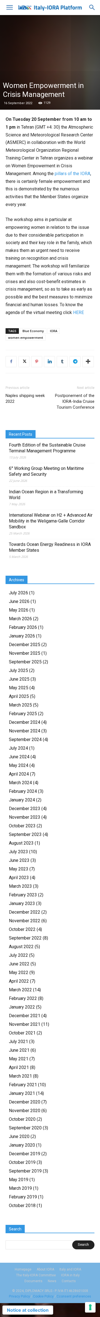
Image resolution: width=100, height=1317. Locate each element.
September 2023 (25, 834)
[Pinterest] (36, 361)
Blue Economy (33, 331)
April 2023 (19, 877)
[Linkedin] (49, 361)
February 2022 (23, 998)
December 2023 (24, 808)
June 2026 (19, 601)
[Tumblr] (62, 361)
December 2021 (24, 1015)
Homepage (23, 1269)
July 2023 (18, 851)
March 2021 (20, 1076)
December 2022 (24, 912)
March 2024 (20, 782)
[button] (9, 7)
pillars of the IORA (72, 173)
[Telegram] (75, 361)
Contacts (69, 1281)
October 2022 (22, 929)
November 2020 (24, 1110)
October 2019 (22, 1162)
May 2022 (18, 972)
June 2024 (19, 756)
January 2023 (22, 903)
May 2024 (18, 765)
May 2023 (18, 869)
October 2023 (22, 825)
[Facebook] (11, 361)
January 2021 (22, 1093)
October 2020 (22, 1119)
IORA (53, 331)
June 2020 (19, 1136)
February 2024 (23, 791)
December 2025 (24, 644)
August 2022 (21, 946)
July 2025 (18, 670)
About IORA (45, 1269)
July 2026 (18, 592)
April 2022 (19, 981)
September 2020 (25, 1127)
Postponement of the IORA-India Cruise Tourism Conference (74, 401)
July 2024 (18, 748)
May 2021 (18, 1058)
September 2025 (25, 661)
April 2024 (19, 774)
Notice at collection (28, 1310)
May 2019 (18, 1179)
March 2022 (20, 989)
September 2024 (25, 739)
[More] (88, 361)
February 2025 (23, 713)
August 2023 (21, 843)
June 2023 (19, 860)
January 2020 (22, 1145)
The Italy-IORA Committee (36, 1275)
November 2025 (24, 653)
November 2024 (24, 731)
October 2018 (22, 1205)
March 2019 (20, 1188)
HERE (78, 312)
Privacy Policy (19, 1296)
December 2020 (24, 1102)
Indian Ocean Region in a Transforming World (46, 494)
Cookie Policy (43, 1296)
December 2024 (24, 722)
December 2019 (24, 1153)
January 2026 (22, 636)
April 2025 (19, 696)
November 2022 (24, 920)
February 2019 (23, 1197)
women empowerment (25, 337)
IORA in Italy (70, 1275)
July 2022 (18, 955)
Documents (33, 1281)
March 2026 (20, 618)
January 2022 (22, 1007)
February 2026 (23, 627)
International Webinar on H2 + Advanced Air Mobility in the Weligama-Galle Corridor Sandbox (50, 520)
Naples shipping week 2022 (25, 398)
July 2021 (18, 1041)
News (52, 1281)
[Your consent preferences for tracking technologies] (90, 1307)
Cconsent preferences (74, 1296)
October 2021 (22, 1033)
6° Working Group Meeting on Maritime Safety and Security (46, 471)
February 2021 (23, 1084)
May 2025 (18, 687)
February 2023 (23, 894)
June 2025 (19, 679)
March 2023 (20, 886)
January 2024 (22, 800)
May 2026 (18, 610)
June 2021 (19, 1050)
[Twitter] (23, 361)
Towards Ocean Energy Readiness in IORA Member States (50, 547)
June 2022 (19, 964)
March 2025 (20, 705)
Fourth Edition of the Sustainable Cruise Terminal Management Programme (47, 447)
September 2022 (25, 938)
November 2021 (24, 1024)
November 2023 (24, 817)
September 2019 (25, 1171)
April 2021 (19, 1067)
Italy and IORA (70, 1269)
